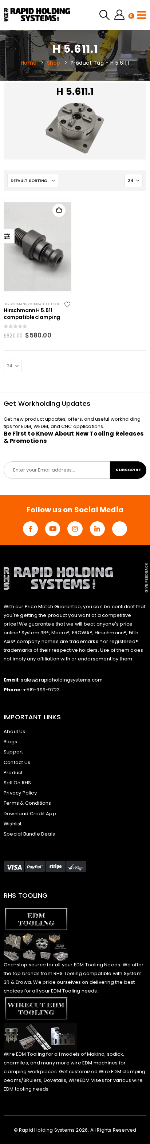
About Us (14, 731)
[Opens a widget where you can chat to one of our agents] (123, 1123)
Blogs (10, 741)
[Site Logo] (37, 15)
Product (13, 772)
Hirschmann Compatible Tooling (35, 304)
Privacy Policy (20, 792)
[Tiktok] (119, 528)
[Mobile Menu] (141, 15)
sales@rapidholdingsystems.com (62, 679)
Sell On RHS (17, 782)
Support (13, 751)
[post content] (37, 246)
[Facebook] (30, 528)
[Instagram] (74, 528)
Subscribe (128, 470)
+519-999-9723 (41, 689)
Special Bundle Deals (29, 833)
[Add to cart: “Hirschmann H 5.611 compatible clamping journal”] (59, 210)
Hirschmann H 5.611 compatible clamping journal (32, 314)
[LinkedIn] (97, 528)
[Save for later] (67, 304)
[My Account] (119, 14)
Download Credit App (30, 813)
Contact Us (17, 762)
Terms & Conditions (27, 803)
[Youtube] (52, 528)
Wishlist (13, 823)
